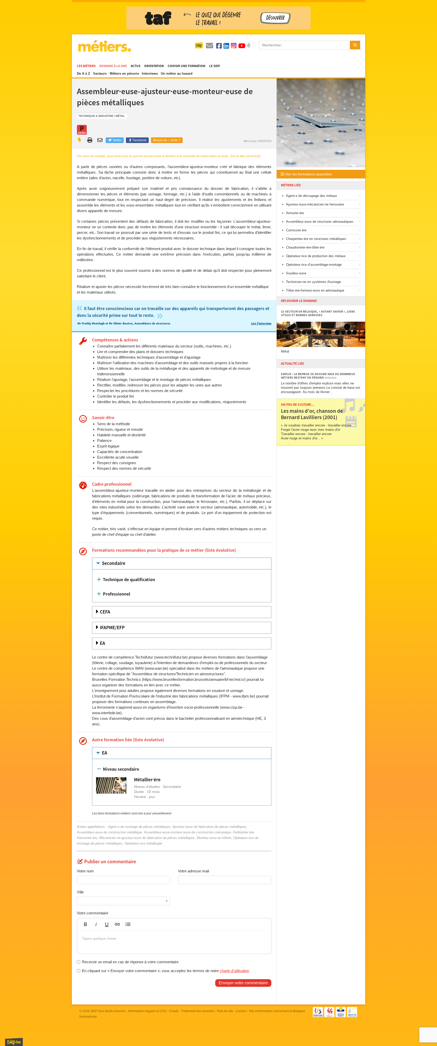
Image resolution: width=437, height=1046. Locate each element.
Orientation (154, 66)
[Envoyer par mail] (100, 140)
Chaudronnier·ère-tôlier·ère (305, 247)
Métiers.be (104, 45)
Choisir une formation (186, 66)
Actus (135, 66)
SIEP (93, 1011)
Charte (174, 1011)
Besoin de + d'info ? (166, 140)
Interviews (150, 73)
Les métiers (86, 66)
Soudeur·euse (296, 273)
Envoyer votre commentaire (243, 983)
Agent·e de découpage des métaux (311, 196)
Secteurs (100, 73)
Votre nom (85, 871)
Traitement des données (197, 1011)
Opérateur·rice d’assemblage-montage (314, 264)
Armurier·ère (295, 213)
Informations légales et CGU (147, 1011)
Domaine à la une (113, 66)
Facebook (139, 140)
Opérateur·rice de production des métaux (316, 256)
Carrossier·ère (296, 230)
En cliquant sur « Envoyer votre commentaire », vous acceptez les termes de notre (165, 971)
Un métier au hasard (176, 73)
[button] (85, 924)
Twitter (116, 140)
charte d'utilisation (234, 971)
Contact (241, 1011)
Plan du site (225, 1011)
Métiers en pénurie (124, 73)
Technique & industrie (95, 115)
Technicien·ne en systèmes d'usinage (313, 282)
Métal (120, 115)
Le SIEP (214, 66)
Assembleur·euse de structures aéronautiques (319, 221)
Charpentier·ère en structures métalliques (316, 239)
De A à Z (83, 73)
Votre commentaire (92, 913)
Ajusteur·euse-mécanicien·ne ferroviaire (315, 204)
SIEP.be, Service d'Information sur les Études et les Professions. (14, 1042)
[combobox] (123, 901)
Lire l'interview (261, 323)
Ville (80, 892)
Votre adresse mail (193, 871)
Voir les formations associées (308, 174)
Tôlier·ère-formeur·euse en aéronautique (315, 290)
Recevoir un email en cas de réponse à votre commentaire (130, 962)
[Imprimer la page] (90, 140)
